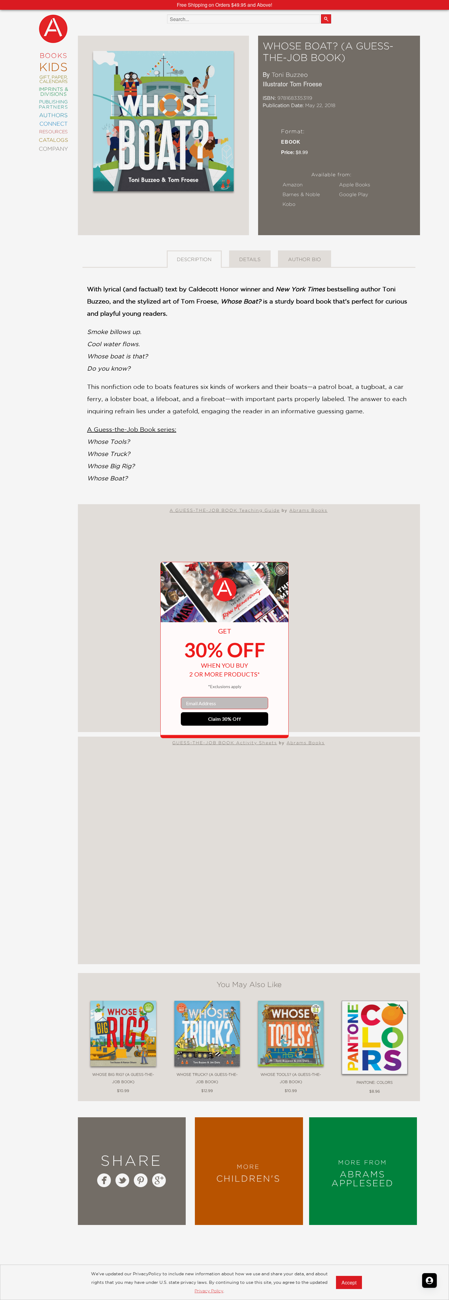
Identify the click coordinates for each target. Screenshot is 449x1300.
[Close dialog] (280, 569)
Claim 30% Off (224, 719)
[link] (224, 589)
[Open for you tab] (429, 1280)
